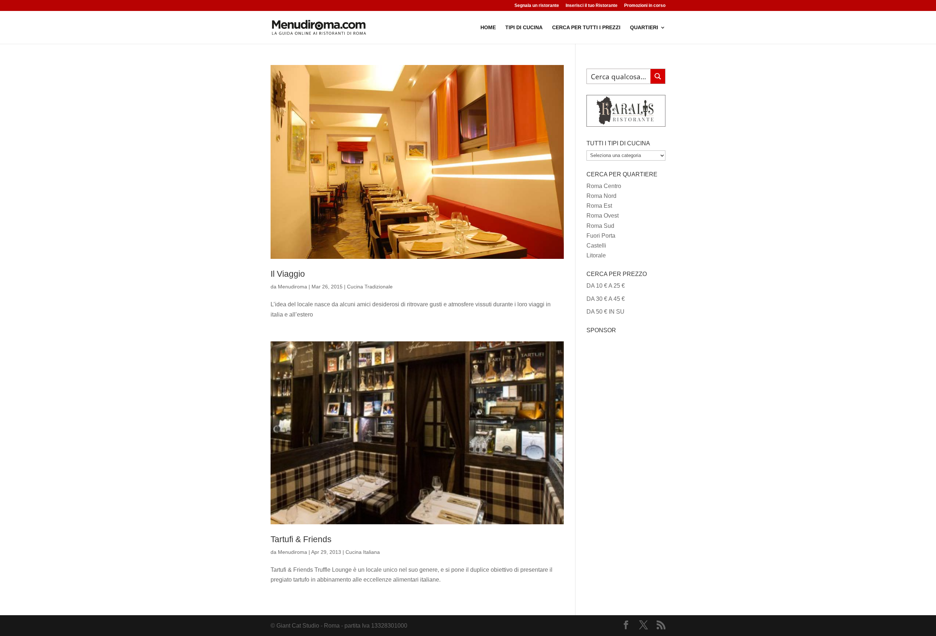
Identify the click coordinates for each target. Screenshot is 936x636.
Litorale (596, 255)
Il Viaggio (288, 274)
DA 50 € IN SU (605, 312)
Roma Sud (600, 226)
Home (488, 27)
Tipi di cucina (524, 27)
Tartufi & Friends (301, 539)
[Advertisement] (625, 446)
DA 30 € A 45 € (605, 299)
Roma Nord (601, 196)
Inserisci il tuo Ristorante (592, 5)
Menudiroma (292, 287)
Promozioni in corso (644, 5)
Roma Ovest (602, 215)
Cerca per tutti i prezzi (586, 27)
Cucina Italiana (363, 552)
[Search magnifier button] (657, 76)
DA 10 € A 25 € (605, 286)
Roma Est (599, 206)
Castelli (596, 245)
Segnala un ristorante (536, 5)
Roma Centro (603, 186)
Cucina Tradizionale (370, 287)
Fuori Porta (600, 236)
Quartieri (644, 27)
